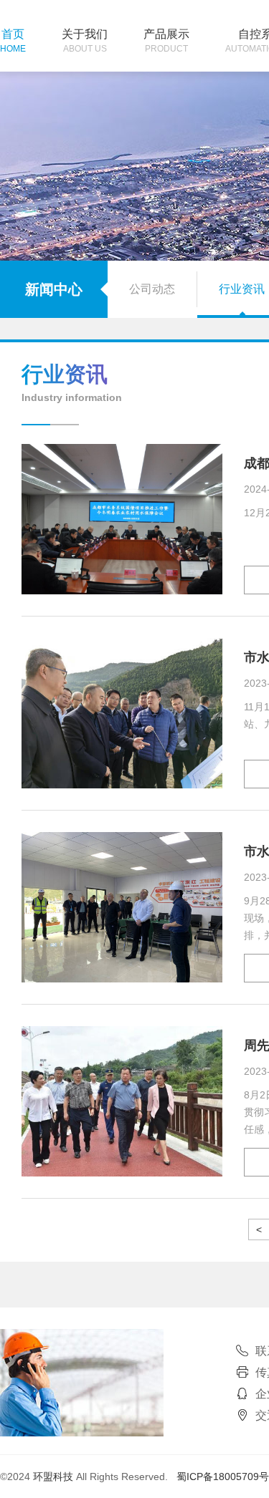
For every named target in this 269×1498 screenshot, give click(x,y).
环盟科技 (53, 1476)
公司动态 (152, 289)
